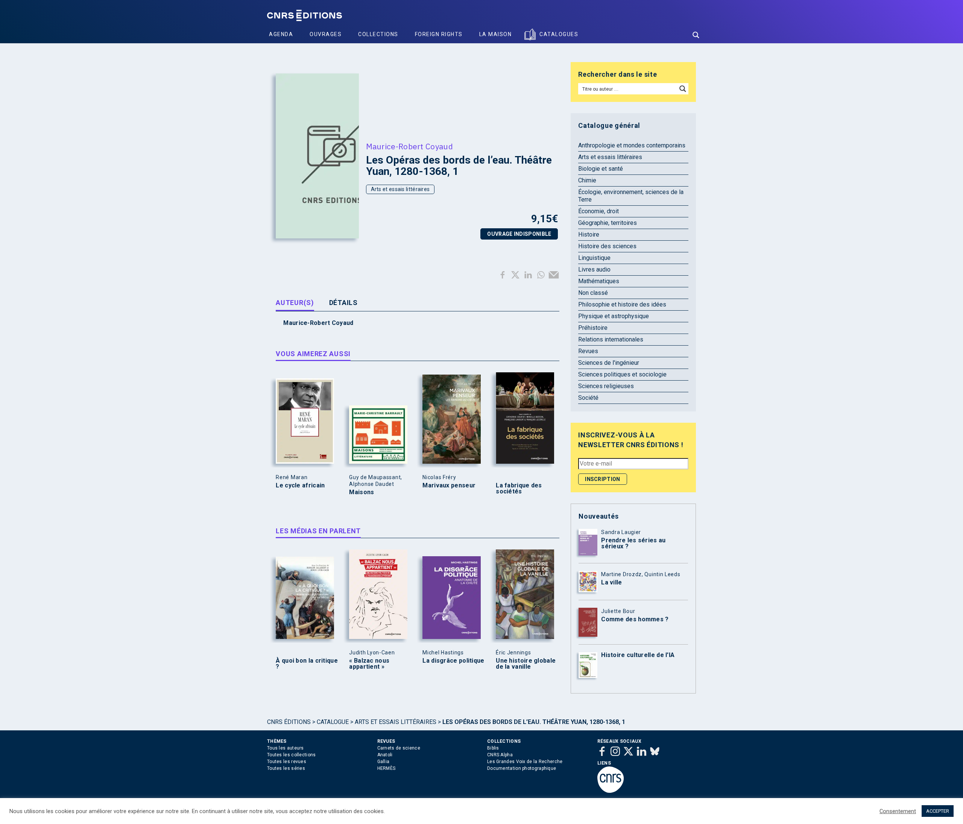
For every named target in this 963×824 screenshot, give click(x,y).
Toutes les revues (286, 761)
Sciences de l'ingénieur (608, 362)
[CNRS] (610, 791)
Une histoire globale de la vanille (526, 664)
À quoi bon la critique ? (307, 664)
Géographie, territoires (607, 222)
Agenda (281, 34)
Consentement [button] (897, 811)
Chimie (587, 180)
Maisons (361, 492)
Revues (588, 351)
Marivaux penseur (448, 486)
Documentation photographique (521, 768)
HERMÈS (386, 768)
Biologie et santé (600, 168)
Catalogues (558, 34)
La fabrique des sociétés (519, 489)
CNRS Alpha (500, 754)
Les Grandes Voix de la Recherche (525, 761)
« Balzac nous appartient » (369, 664)
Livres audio (594, 269)
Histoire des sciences (607, 246)
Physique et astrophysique (613, 316)
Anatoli (385, 754)
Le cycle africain (300, 486)
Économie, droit (598, 211)
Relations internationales (610, 339)
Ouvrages (326, 34)
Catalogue (333, 721)
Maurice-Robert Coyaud (409, 146)
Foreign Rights (439, 34)
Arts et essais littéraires (400, 189)
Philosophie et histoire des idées (622, 304)
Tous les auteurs (285, 748)
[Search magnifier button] (696, 35)
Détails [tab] (343, 303)
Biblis (493, 748)
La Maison (495, 34)
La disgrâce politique (453, 661)
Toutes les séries (286, 768)
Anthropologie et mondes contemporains (631, 145)
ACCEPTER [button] (937, 811)
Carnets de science (398, 748)
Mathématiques (598, 281)
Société (588, 397)
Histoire (588, 234)
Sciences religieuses (606, 386)
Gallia (383, 761)
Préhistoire (593, 327)
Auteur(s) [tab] (295, 303)
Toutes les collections (291, 754)
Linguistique (594, 257)
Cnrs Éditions (289, 721)
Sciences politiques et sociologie (622, 374)
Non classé (593, 292)
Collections (378, 34)
